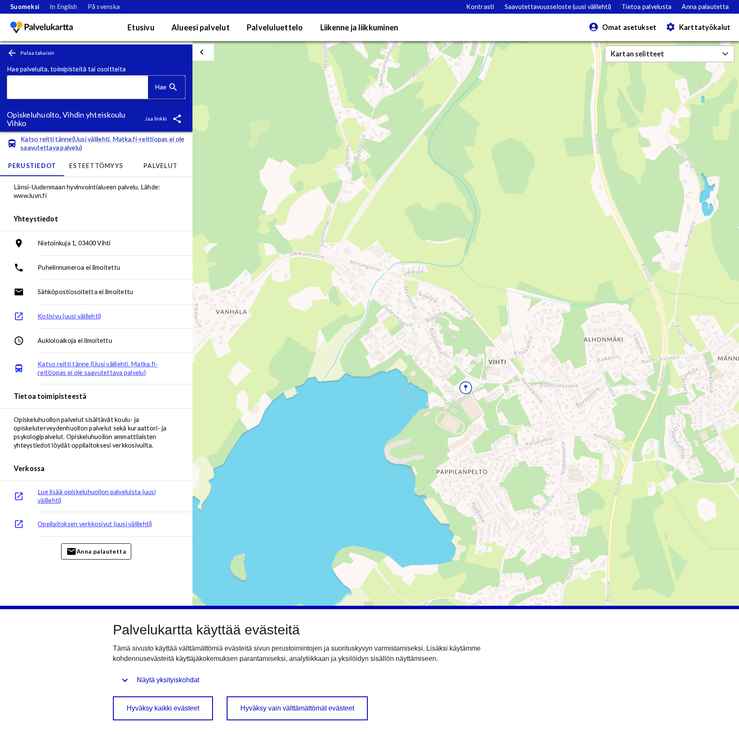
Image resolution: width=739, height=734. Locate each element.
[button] (670, 54)
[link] (24, 7)
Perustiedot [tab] (32, 165)
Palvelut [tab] (160, 165)
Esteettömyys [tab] (96, 165)
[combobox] (78, 87)
